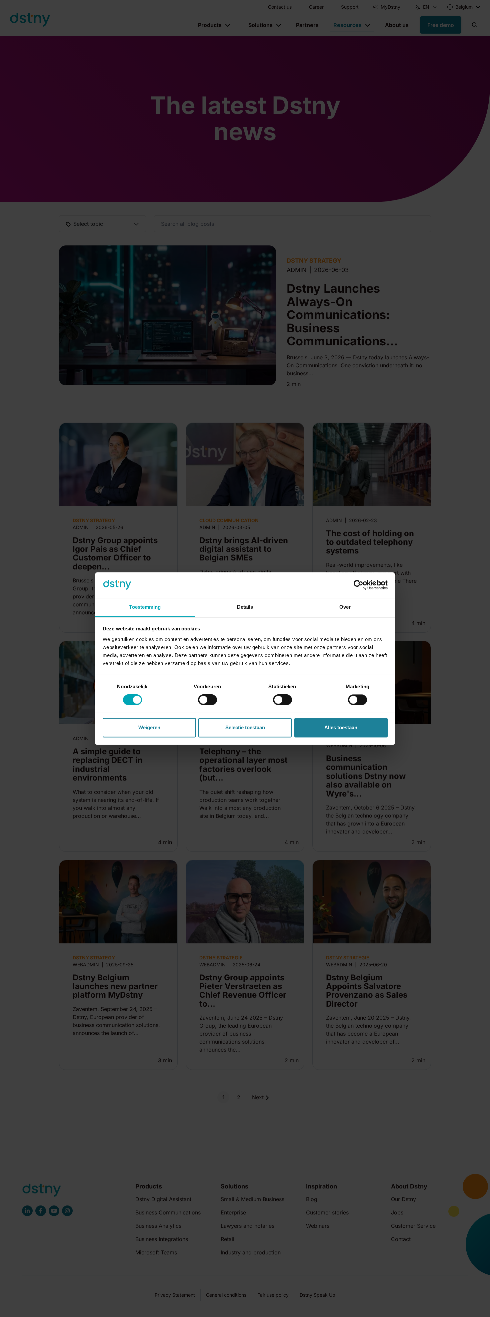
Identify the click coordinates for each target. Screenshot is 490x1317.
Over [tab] (345, 607)
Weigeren (149, 727)
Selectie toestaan (245, 727)
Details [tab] (245, 607)
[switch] (207, 699)
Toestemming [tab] (145, 607)
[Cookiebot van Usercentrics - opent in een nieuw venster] (358, 585)
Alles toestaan (340, 727)
